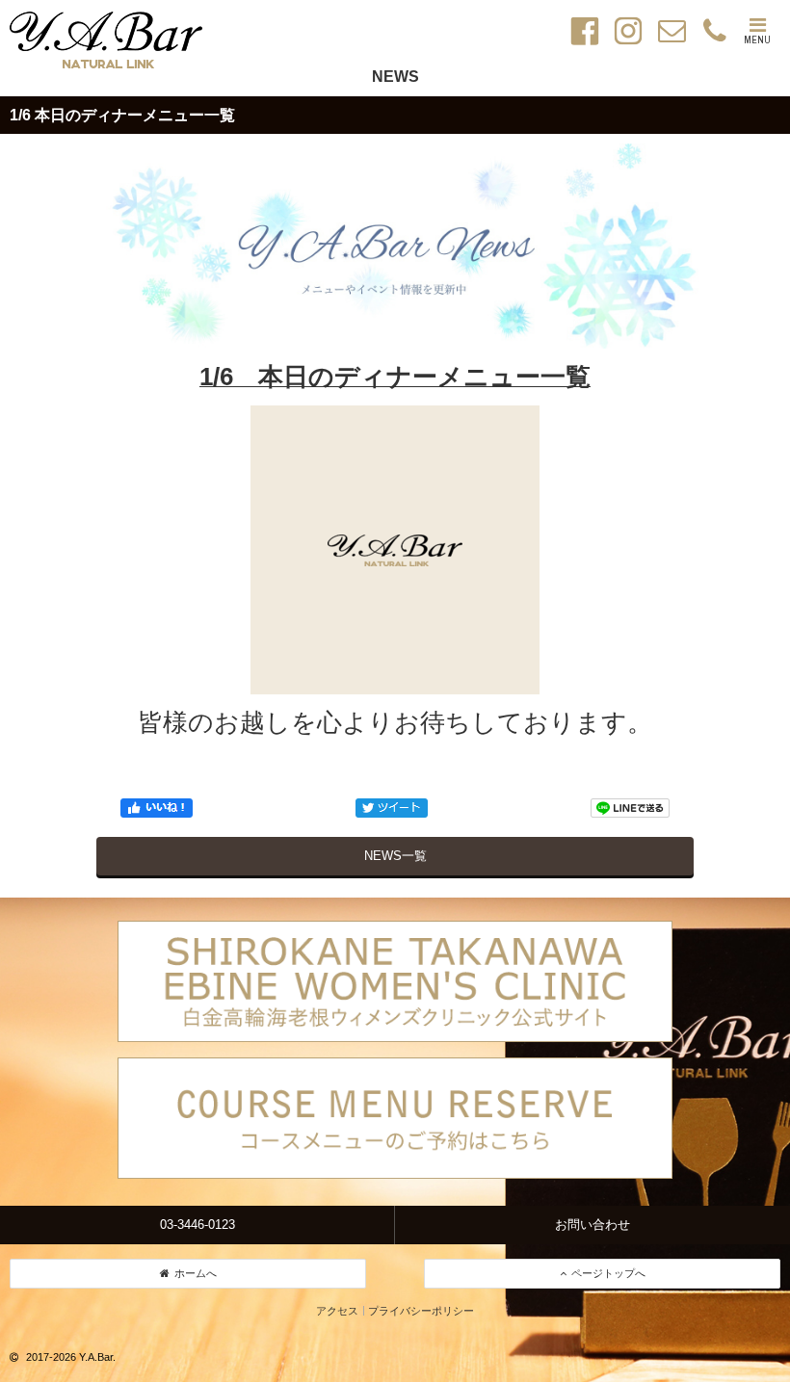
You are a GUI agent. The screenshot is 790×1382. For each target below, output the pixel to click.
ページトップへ (608, 1273)
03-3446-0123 (197, 1224)
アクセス (337, 1311)
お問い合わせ (592, 1224)
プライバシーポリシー (421, 1311)
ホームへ (195, 1273)
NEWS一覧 (395, 855)
